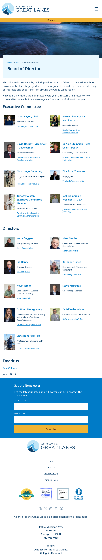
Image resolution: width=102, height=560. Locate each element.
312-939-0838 (51, 537)
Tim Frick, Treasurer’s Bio (73, 181)
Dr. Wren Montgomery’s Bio (29, 324)
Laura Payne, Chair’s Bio (27, 126)
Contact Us (51, 467)
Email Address (19, 414)
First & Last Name (21, 401)
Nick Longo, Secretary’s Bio (29, 184)
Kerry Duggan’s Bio (25, 248)
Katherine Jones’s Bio (71, 274)
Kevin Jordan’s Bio (24, 298)
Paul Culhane (10, 368)
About (18, 62)
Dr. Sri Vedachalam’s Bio (72, 319)
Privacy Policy (51, 473)
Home (9, 62)
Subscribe (51, 429)
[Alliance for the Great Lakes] (25, 13)
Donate (51, 20)
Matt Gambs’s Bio (70, 250)
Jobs (51, 461)
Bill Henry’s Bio (23, 271)
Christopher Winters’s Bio (28, 348)
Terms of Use (51, 479)
